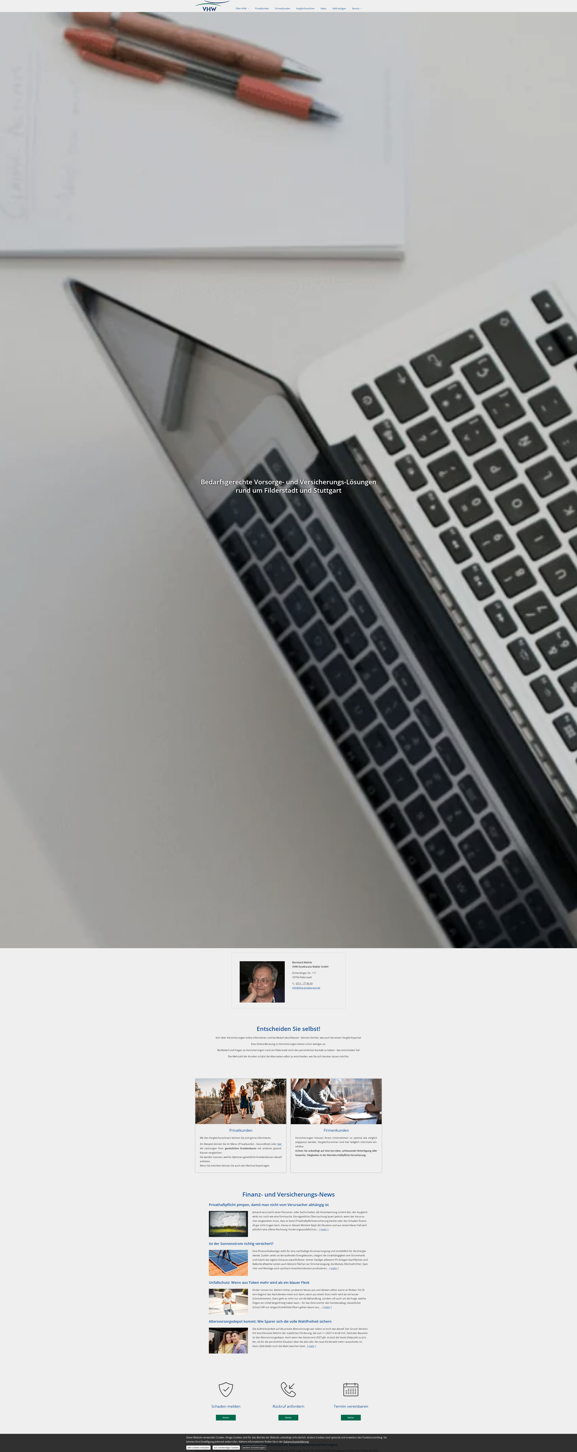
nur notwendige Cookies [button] (226, 1447)
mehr (324, 1229)
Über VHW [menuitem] (241, 8)
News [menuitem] (323, 8)
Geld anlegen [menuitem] (339, 8)
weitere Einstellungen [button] (254, 1447)
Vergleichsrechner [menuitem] (305, 8)
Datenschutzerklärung (296, 1441)
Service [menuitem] (355, 8)
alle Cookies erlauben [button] (198, 1447)
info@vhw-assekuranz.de (306, 987)
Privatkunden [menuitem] (262, 8)
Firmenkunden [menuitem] (282, 8)
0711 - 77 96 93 (304, 983)
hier (279, 1144)
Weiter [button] (226, 1417)
